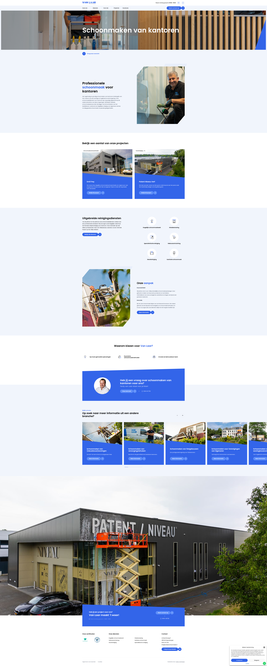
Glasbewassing (139, 638)
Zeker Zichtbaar (180, 662)
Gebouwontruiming (114, 640)
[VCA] (97, 640)
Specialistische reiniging (141, 642)
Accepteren (239, 660)
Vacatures (125, 8)
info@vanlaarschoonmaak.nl (169, 645)
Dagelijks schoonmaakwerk (116, 638)
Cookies (247, 663)
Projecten (116, 8)
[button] (264, 647)
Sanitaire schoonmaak (141, 640)
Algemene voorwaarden (89, 662)
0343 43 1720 (165, 642)
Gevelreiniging (113, 642)
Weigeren (256, 660)
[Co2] (85, 640)
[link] (176, 8)
